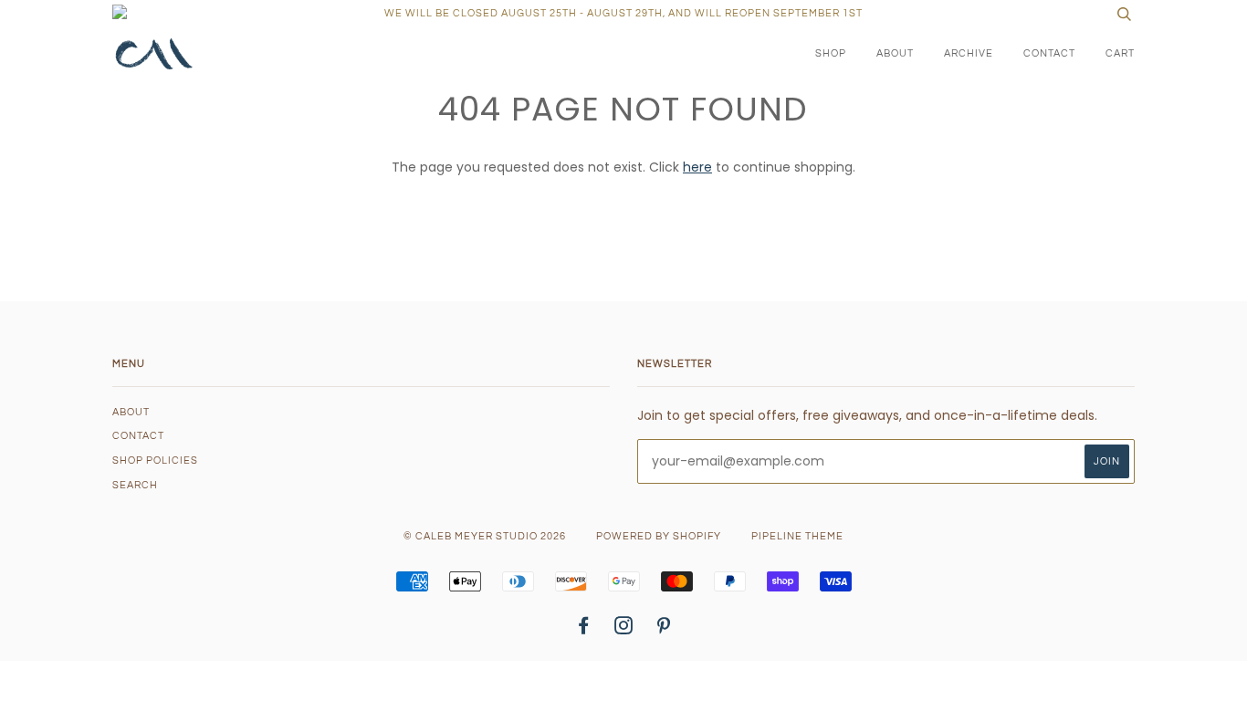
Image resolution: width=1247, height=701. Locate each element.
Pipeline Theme (797, 536)
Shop (830, 53)
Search (135, 485)
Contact (1049, 53)
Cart (1120, 53)
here (697, 167)
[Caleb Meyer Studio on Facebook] (583, 629)
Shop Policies (155, 460)
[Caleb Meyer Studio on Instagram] (624, 629)
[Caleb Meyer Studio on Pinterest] (664, 629)
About (895, 53)
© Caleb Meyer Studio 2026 (484, 536)
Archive (968, 53)
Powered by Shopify (658, 536)
